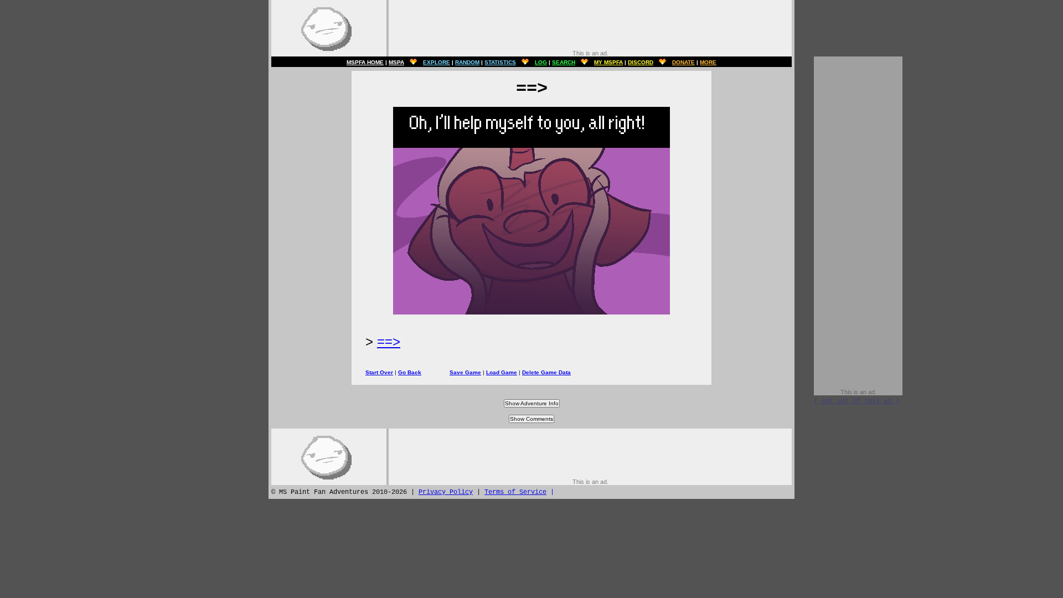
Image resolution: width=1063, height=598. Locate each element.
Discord (640, 62)
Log (541, 62)
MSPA (396, 62)
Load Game (501, 372)
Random (467, 62)
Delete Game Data (546, 372)
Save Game (465, 372)
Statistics (500, 62)
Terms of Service (515, 492)
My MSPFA (608, 62)
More (708, 62)
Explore (436, 62)
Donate (683, 62)
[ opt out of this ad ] (856, 401)
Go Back (409, 372)
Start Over (379, 372)
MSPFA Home (365, 62)
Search (563, 62)
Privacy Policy (446, 492)
